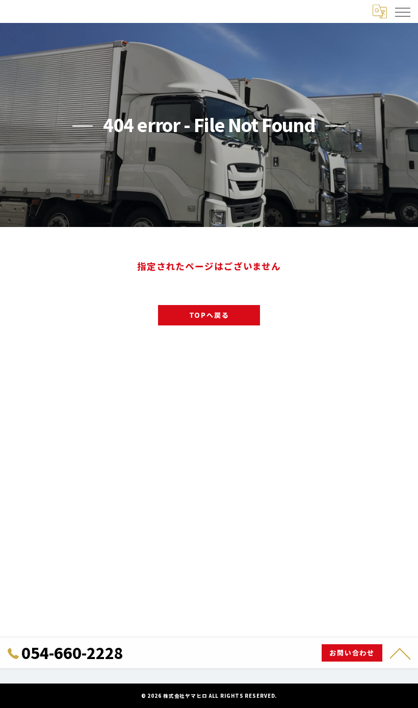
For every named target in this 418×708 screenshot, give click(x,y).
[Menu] (402, 11)
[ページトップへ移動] (400, 653)
